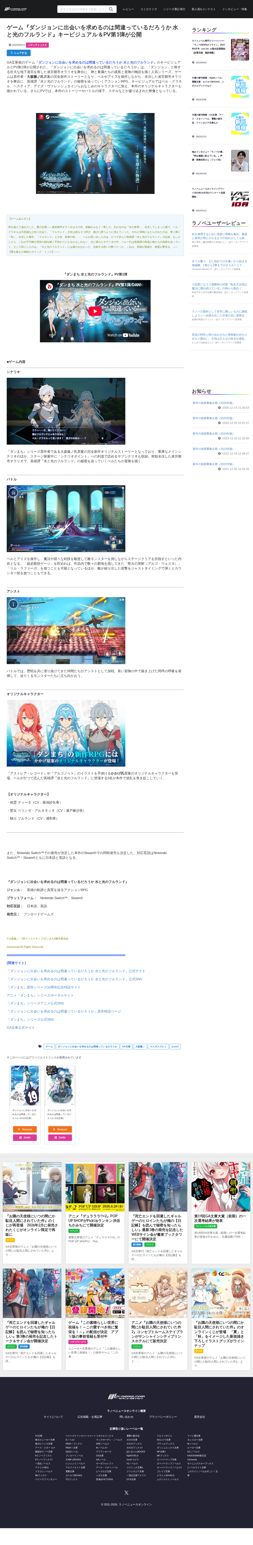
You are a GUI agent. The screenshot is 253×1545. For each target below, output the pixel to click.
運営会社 (199, 1416)
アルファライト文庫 (75, 1467)
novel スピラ (132, 1459)
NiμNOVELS (132, 1455)
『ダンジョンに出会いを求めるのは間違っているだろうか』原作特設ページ (64, 1011)
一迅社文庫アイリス (136, 1475)
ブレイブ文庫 (163, 1471)
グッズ (10, 1240)
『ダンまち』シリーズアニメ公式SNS (35, 1003)
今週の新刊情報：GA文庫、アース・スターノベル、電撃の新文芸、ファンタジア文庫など (208, 119)
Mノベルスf (101, 1447)
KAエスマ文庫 (164, 1440)
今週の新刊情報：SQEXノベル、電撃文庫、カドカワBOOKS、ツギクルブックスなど (208, 82)
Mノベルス (192, 1444)
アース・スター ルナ (45, 1447)
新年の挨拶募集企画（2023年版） (214, 448)
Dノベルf (70, 1440)
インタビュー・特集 (234, 9)
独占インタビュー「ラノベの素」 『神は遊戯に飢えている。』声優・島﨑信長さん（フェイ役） (209, 156)
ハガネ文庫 (101, 1475)
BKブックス (41, 1475)
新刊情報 (137, 1244)
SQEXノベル (72, 1451)
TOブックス (71, 1479)
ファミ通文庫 (193, 1436)
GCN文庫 (131, 1479)
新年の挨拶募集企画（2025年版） (214, 418)
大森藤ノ (140, 1046)
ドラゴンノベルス (44, 1471)
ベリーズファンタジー (46, 1479)
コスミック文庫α (134, 1467)
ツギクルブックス (104, 1436)
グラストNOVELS (165, 1475)
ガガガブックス (134, 1444)
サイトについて (53, 1416)
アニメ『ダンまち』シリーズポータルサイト (40, 995)
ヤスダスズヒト (158, 1046)
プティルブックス (165, 1444)
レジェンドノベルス (75, 1463)
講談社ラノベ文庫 (44, 1451)
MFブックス (163, 1455)
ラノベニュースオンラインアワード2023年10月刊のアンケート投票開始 (208, 193)
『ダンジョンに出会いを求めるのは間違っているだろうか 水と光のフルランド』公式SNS (74, 979)
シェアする (20, 52)
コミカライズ (148, 9)
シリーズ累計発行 (174, 9)
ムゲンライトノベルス (168, 1479)
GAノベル (101, 1459)
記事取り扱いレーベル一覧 (126, 1428)
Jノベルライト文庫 (196, 1467)
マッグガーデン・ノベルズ (109, 1440)
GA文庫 (126, 1046)
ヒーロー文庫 (193, 1447)
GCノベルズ (193, 1451)
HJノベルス (132, 1463)
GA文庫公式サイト (21, 1028)
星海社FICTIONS (104, 1479)
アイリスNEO (42, 1467)
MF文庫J (161, 1451)
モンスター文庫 (195, 1440)
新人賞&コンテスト (204, 9)
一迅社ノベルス (42, 1463)
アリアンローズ (103, 1451)
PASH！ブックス (74, 1444)
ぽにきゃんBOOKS (135, 1451)
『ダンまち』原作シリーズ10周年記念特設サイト (44, 987)
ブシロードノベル (74, 1455)
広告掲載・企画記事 (89, 1416)
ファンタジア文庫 (135, 1471)
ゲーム (49, 1046)
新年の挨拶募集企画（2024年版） (214, 433)
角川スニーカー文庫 (45, 1440)
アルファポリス (164, 1436)
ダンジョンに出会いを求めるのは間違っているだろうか (87, 1046)
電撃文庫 (70, 1471)
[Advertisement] (220, 368)
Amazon (27, 1129)
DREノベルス (102, 1444)
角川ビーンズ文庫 (44, 1444)
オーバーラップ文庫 (167, 1459)
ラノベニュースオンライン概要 (126, 1410)
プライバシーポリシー (163, 1416)
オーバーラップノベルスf (169, 1467)
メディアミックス (37, 45)
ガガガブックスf (134, 1447)
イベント (74, 1231)
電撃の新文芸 (133, 1436)
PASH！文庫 (72, 1447)
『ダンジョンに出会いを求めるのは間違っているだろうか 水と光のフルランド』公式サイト (76, 971)
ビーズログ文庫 (103, 1471)
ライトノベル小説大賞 (206, 1226)
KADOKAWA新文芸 (196, 1455)
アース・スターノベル (107, 1467)
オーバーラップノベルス (169, 1463)
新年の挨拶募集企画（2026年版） (214, 402)
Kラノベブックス (43, 1455)
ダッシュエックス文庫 (168, 1447)
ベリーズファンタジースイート (81, 1436)
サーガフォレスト (104, 1463)
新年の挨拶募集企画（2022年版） (214, 464)
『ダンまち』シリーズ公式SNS (30, 1019)
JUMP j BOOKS (73, 1459)
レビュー (128, 9)
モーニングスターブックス (200, 1463)
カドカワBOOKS (74, 1475)
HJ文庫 (38, 1436)
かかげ (175, 1046)
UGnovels (192, 1459)
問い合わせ (126, 1416)
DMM (26, 1137)
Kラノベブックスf (43, 1459)
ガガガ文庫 (131, 1440)
